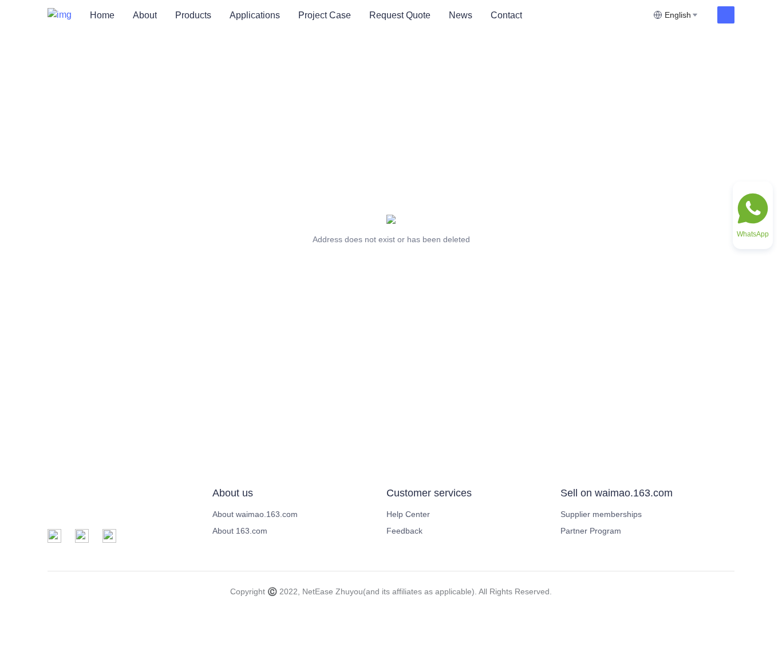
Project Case (324, 15)
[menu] (367, 15)
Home (102, 15)
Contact (506, 15)
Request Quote (400, 15)
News (460, 15)
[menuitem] (102, 15)
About (145, 15)
